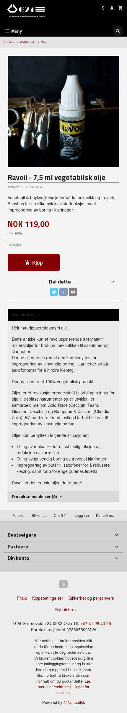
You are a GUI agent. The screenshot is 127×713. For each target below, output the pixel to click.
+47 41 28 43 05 (95, 623)
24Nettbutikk (74, 702)
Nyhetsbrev (65, 609)
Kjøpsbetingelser (47, 598)
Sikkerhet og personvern (91, 598)
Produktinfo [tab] (23, 315)
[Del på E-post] (73, 292)
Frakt (22, 598)
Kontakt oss (105, 515)
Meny (16, 31)
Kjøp (37, 262)
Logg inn (82, 515)
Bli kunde (39, 515)
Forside (9, 42)
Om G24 (61, 515)
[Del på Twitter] (54, 292)
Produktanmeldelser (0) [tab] (34, 496)
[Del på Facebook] (63, 292)
